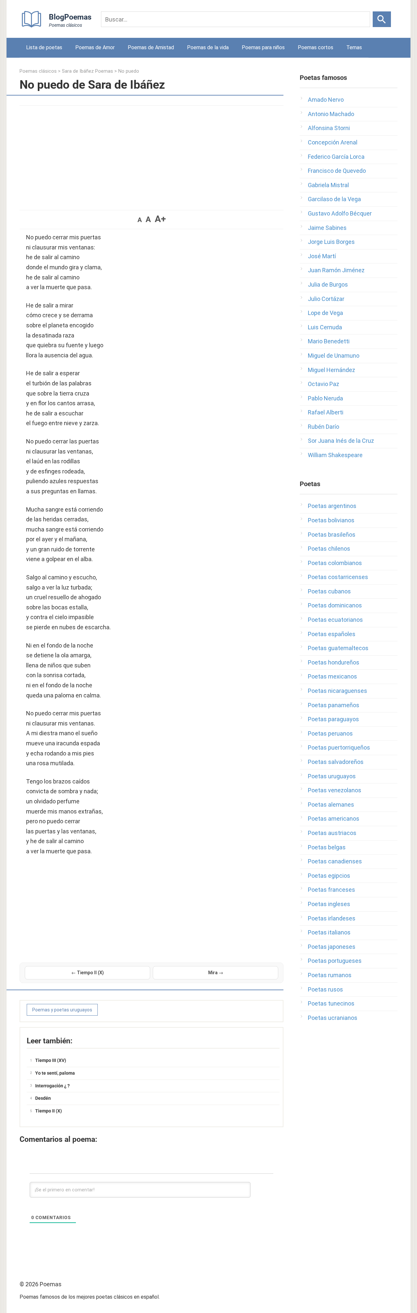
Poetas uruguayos (332, 776)
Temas (354, 47)
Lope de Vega (325, 312)
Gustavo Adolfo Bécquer (340, 213)
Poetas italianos (329, 932)
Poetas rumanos (330, 975)
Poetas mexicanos (332, 676)
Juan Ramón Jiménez (336, 270)
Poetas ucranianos (332, 1017)
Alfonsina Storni (329, 128)
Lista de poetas (44, 47)
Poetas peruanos (330, 733)
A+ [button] (160, 219)
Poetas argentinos (332, 505)
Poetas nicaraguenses (337, 690)
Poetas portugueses (335, 960)
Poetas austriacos (332, 832)
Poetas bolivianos (331, 520)
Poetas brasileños (331, 534)
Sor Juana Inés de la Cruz (341, 440)
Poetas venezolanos (334, 790)
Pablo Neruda (325, 398)
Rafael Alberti (325, 412)
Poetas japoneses (331, 946)
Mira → (215, 972)
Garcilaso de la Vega (334, 199)
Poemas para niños (263, 47)
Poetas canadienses (335, 861)
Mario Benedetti (329, 341)
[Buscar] (382, 19)
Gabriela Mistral (328, 185)
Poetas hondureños (333, 662)
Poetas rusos (325, 989)
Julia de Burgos (328, 284)
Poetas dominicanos (335, 605)
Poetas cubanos (329, 591)
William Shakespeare (335, 455)
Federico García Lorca (336, 156)
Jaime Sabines (327, 227)
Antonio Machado (331, 114)
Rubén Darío (323, 426)
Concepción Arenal (332, 142)
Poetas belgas (327, 847)
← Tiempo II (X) (87, 972)
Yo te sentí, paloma (55, 1073)
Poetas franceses (331, 889)
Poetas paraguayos (333, 719)
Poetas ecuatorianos (335, 619)
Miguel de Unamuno (333, 355)
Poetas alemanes (331, 804)
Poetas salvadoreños (336, 761)
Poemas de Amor (95, 47)
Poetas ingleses (329, 904)
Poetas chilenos (329, 548)
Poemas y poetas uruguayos (62, 1009)
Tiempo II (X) (48, 1110)
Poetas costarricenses (338, 577)
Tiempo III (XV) (50, 1060)
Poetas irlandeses (331, 918)
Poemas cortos (315, 47)
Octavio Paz (323, 383)
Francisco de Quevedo (337, 170)
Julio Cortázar (326, 298)
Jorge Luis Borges (331, 241)
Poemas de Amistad (151, 47)
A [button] (139, 220)
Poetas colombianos (335, 563)
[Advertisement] (151, 154)
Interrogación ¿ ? (52, 1085)
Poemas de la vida (208, 47)
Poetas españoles (331, 634)
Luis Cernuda (325, 327)
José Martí (322, 256)
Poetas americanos (333, 818)
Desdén (43, 1098)
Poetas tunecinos (331, 1003)
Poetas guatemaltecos (338, 648)
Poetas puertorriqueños (339, 747)
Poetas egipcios (329, 875)
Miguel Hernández (331, 369)
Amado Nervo (326, 99)
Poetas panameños (333, 705)
